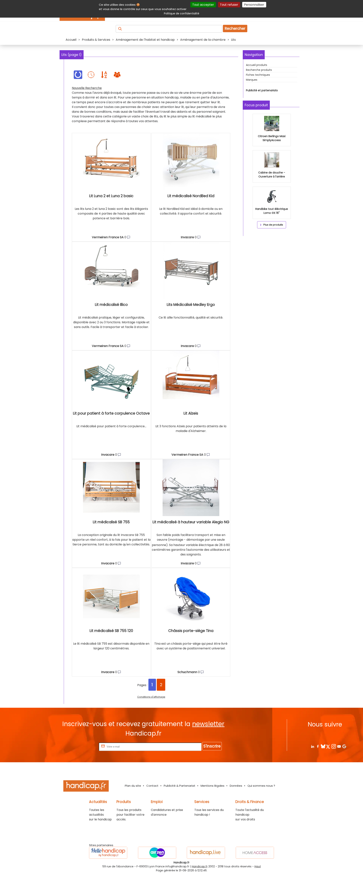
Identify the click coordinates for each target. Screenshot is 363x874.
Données (236, 786)
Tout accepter (203, 4)
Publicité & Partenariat (179, 786)
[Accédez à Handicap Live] (206, 853)
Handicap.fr (200, 866)
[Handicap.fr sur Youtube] (339, 746)
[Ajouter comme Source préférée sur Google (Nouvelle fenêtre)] (344, 746)
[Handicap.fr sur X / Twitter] (328, 746)
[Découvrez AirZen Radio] (157, 853)
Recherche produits (259, 70)
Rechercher (235, 28)
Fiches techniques (258, 75)
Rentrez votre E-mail (83, 746)
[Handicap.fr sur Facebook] (318, 746)
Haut (257, 866)
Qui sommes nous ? (261, 786)
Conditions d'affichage (151, 696)
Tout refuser (229, 4)
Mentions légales (212, 786)
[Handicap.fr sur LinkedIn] (312, 746)
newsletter (208, 723)
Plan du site (133, 786)
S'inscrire (212, 746)
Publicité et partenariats (262, 90)
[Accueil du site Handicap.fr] (86, 786)
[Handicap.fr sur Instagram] (333, 746)
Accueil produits (256, 65)
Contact (152, 786)
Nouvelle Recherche (87, 88)
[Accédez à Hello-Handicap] (108, 853)
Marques (251, 80)
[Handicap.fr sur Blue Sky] (323, 746)
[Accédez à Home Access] (255, 853)
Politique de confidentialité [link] (181, 13)
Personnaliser (254, 4)
